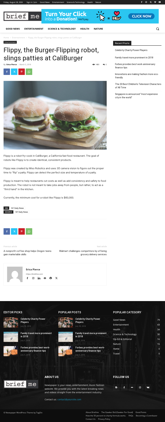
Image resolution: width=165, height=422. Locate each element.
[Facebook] (142, 2)
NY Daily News (17, 208)
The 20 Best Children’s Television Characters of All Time (138, 86)
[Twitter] (151, 2)
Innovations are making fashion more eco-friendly (137, 76)
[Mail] (46, 278)
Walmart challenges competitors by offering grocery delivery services (83, 253)
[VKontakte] (148, 387)
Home (6, 37)
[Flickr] (132, 387)
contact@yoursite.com (69, 399)
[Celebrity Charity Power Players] (11, 322)
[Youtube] (159, 2)
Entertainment (18, 37)
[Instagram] (146, 2)
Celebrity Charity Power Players (131, 50)
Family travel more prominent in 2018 (134, 57)
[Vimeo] (155, 2)
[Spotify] (52, 278)
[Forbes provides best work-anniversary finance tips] (11, 351)
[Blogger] (116, 387)
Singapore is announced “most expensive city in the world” (136, 96)
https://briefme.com (34, 274)
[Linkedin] (40, 278)
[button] (157, 29)
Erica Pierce (11, 64)
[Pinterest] (21, 72)
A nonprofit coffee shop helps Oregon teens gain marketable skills (27, 253)
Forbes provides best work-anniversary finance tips (135, 66)
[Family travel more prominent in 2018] (11, 337)
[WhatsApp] (29, 72)
